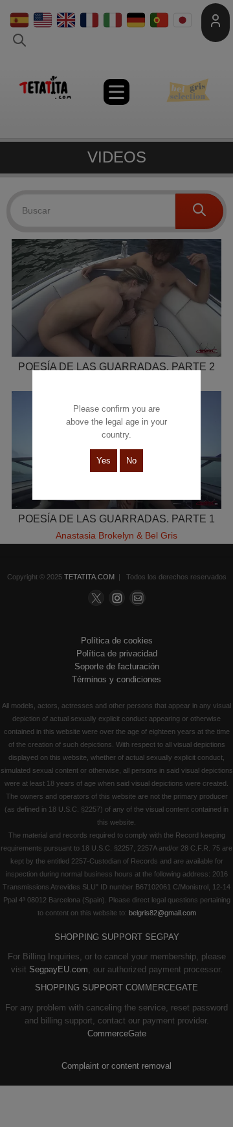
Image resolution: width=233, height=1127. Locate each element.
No (131, 460)
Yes (103, 460)
